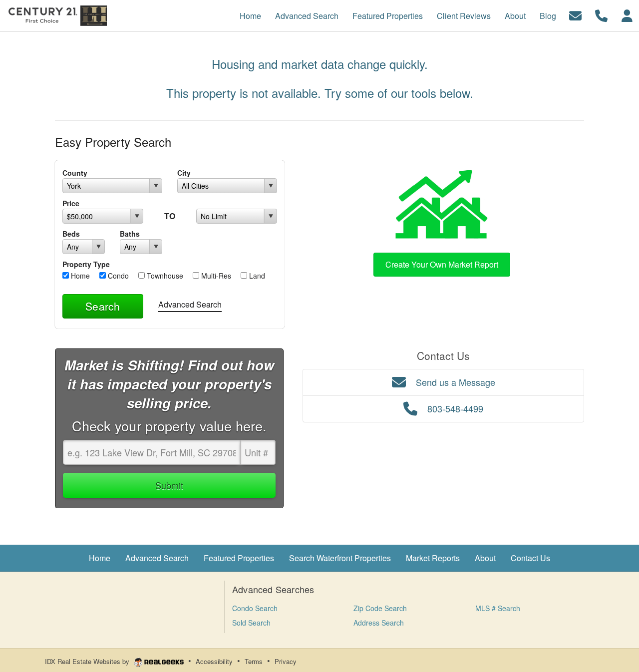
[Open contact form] (575, 14)
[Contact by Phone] (601, 14)
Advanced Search (190, 304)
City (184, 173)
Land (256, 276)
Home (79, 276)
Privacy (286, 661)
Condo (117, 276)
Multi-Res (215, 276)
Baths (130, 234)
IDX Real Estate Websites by (88, 661)
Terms (254, 661)
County (74, 173)
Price (70, 203)
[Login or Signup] (627, 14)
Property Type (86, 264)
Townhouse (164, 276)
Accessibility (214, 661)
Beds (71, 234)
